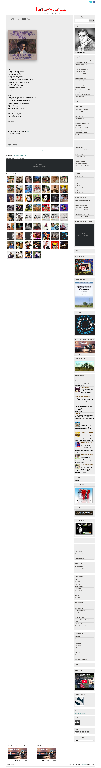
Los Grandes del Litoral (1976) (81, 98)
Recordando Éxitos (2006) (80, 156)
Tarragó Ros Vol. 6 (79, 187)
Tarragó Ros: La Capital (80, 553)
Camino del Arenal (79, 147)
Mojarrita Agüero (78, 597)
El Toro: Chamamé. (85, 387)
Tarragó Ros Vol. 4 (79, 183)
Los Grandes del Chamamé (80, 615)
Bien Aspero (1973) (79, 120)
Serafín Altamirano (79, 586)
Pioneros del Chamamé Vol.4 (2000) (82, 163)
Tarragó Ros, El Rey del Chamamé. (82, 396)
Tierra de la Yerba (79, 656)
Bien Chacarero (78, 125)
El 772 (76, 640)
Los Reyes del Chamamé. (86, 422)
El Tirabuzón (78, 645)
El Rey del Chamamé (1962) (81, 62)
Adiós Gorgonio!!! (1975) (80, 92)
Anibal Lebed (78, 605)
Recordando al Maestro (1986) (81, 216)
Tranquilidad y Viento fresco (81, 659)
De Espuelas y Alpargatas (80, 161)
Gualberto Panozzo (79, 581)
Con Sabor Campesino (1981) (81, 205)
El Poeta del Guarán (79, 413)
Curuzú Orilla (78, 638)
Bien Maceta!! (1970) (79, 111)
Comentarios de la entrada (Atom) (19, 155)
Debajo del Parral (78, 134)
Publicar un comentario (12, 145)
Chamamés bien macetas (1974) (81, 127)
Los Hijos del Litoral (79, 617)
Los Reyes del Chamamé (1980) (81, 202)
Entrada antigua (67, 150)
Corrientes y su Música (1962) (81, 66)
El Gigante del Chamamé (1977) (81, 101)
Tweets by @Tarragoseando (80, 713)
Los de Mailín (78, 612)
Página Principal (40, 150)
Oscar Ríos (77, 595)
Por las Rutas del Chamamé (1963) (82, 69)
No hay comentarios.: (67, 21)
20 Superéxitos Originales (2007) (82, 152)
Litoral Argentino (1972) (80, 118)
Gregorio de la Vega (79, 590)
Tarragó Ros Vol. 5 (79, 185)
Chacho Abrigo (78, 588)
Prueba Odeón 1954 (79, 549)
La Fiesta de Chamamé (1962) (81, 64)
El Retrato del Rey (79, 551)
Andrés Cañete (78, 579)
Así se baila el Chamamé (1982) (81, 207)
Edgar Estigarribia (79, 584)
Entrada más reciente (12, 150)
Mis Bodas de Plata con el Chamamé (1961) (84, 60)
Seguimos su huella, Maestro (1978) (82, 200)
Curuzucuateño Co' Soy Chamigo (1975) (83, 94)
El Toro (76, 647)
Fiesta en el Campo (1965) (80, 73)
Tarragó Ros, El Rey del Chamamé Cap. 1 (83, 404)
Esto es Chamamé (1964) (80, 71)
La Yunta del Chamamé (80, 610)
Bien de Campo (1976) (79, 96)
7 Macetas (77, 571)
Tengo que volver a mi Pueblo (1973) (82, 89)
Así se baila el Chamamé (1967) (81, 109)
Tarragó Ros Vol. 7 (79, 190)
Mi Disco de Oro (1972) (80, 87)
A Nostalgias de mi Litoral (80, 568)
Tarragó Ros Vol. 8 (79, 192)
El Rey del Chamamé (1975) (81, 132)
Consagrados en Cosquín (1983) (81, 209)
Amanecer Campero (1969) (80, 78)
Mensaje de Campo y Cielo (80, 114)
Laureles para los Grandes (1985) (82, 214)
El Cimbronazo (78, 643)
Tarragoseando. (50, 8)
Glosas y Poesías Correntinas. (81, 378)
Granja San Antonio (79, 168)
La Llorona (77, 652)
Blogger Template (84, 764)
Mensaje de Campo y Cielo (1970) (82, 82)
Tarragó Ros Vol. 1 (79, 176)
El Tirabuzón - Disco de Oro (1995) (82, 165)
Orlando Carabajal (79, 628)
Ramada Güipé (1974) (79, 130)
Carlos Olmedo (78, 593)
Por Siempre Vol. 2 (79, 154)
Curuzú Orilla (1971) (79, 85)
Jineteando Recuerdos (79, 136)
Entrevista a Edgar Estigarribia (81, 555)
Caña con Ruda (78, 636)
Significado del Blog (79, 566)
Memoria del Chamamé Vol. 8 (81, 625)
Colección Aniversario (79, 158)
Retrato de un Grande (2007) (81, 149)
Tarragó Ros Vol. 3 (79, 180)
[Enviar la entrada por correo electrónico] (8, 138)
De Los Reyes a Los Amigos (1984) (82, 212)
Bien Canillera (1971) (79, 116)
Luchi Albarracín (78, 623)
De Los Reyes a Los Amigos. (87, 454)
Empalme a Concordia (79, 558)
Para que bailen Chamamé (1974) (82, 123)
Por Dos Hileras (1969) (79, 80)
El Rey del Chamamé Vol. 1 (80, 145)
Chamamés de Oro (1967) (80, 76)
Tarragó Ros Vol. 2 (79, 178)
